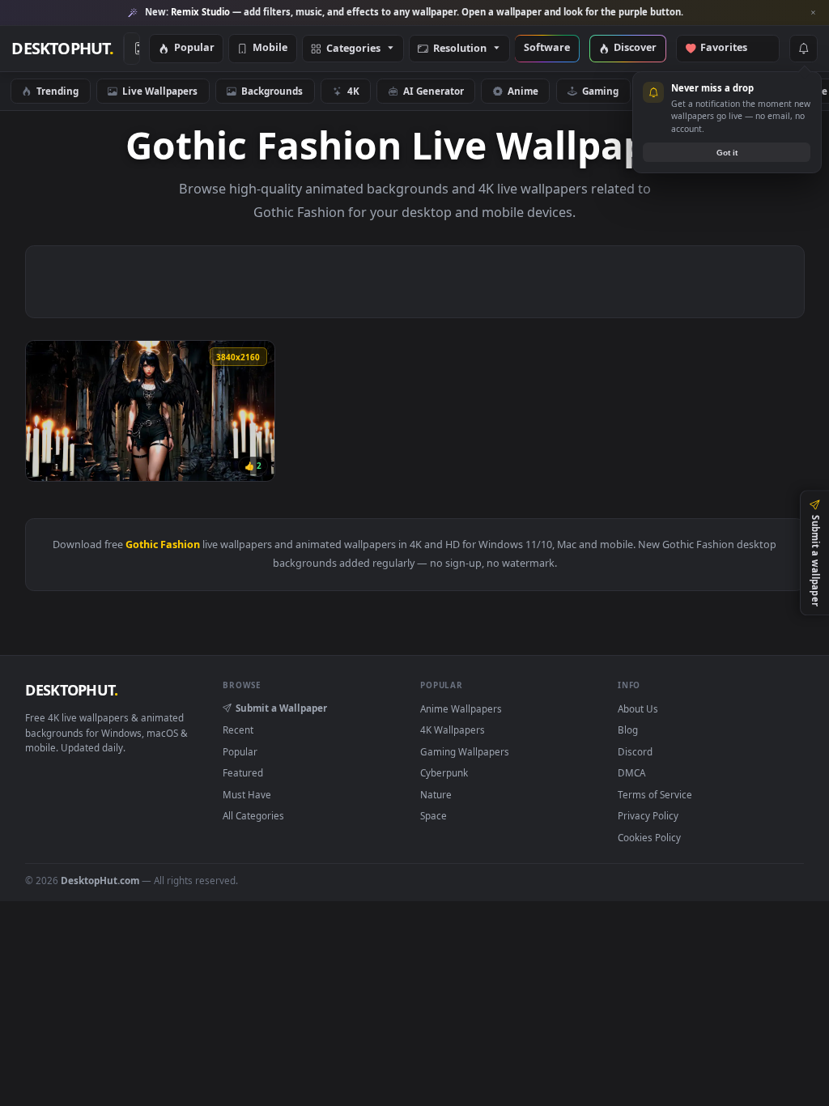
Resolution (460, 49)
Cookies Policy (649, 837)
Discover (635, 48)
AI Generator (433, 90)
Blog (628, 729)
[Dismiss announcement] (813, 13)
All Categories (253, 815)
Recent (238, 729)
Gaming (600, 90)
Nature (436, 794)
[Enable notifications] (803, 48)
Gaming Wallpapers (464, 751)
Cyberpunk (444, 772)
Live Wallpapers (160, 90)
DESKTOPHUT (71, 690)
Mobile (270, 48)
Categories (353, 49)
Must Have (247, 794)
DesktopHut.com (100, 880)
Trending (57, 90)
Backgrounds (272, 90)
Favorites (731, 48)
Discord (635, 751)
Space (433, 815)
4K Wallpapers (452, 729)
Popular (194, 48)
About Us (638, 708)
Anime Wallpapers (461, 708)
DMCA (631, 772)
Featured (243, 772)
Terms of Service (655, 794)
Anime (523, 90)
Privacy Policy (648, 815)
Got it (727, 152)
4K (353, 90)
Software (547, 48)
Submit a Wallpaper (281, 707)
